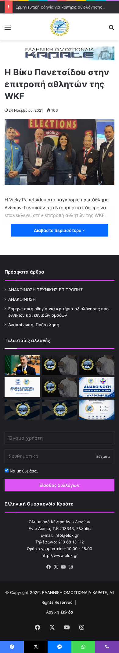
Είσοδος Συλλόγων (59, 485)
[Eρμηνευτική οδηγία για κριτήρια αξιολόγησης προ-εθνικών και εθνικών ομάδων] (96, 365)
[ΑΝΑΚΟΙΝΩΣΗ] (22, 365)
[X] (56, 567)
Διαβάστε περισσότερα (58, 230)
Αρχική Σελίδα (59, 612)
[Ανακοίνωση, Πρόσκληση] (59, 387)
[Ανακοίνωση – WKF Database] (96, 387)
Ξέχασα (103, 456)
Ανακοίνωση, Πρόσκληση (33, 324)
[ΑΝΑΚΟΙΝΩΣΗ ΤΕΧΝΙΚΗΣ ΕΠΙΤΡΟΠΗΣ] (59, 365)
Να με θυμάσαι (23, 470)
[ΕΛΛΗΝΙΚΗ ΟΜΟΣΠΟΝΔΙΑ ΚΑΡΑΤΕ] (59, 27)
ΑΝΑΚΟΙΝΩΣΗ (22, 299)
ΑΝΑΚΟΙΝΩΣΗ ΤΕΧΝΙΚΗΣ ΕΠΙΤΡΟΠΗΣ (45, 289)
